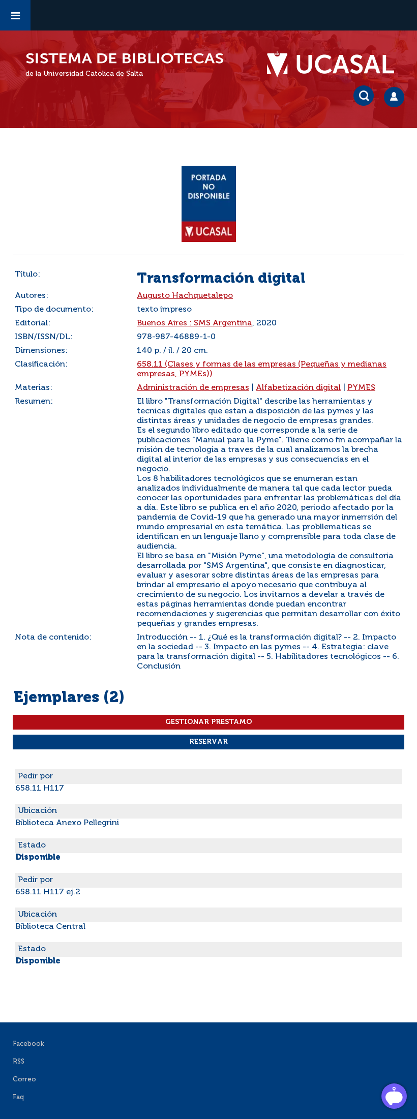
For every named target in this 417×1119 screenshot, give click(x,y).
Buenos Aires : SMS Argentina (194, 323)
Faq (18, 1097)
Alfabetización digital (298, 388)
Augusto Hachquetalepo (185, 296)
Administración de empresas (193, 388)
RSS (18, 1061)
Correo (24, 1079)
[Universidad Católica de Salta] (335, 65)
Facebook (28, 1044)
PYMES (361, 388)
